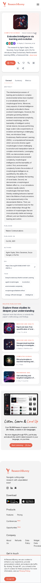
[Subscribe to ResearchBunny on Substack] (15, 488)
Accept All (10, 579)
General (8, 80)
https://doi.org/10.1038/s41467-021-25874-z (18, 267)
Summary (18, 80)
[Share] (35, 34)
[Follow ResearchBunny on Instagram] (7, 488)
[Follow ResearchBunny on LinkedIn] (11, 488)
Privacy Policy (24, 571)
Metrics (28, 80)
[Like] (25, 26)
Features (9, 515)
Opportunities (13, 527)
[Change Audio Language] (19, 63)
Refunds (18, 540)
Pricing (19, 515)
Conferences (13, 521)
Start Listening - (21, 445)
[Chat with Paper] (29, 63)
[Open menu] (38, 4)
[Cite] (34, 63)
